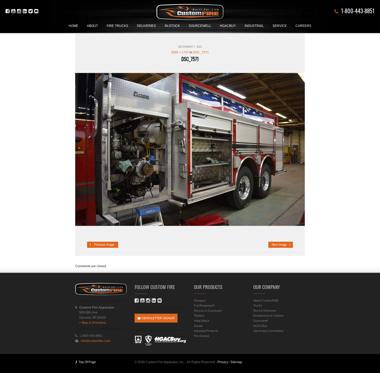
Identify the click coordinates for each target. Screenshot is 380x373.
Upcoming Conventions (268, 330)
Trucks (257, 305)
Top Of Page (86, 362)
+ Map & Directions (92, 322)
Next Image (280, 244)
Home (73, 25)
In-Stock (172, 25)
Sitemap (236, 362)
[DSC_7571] (190, 149)
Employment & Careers (268, 315)
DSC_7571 (201, 52)
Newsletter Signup (158, 318)
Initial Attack (201, 320)
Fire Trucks (117, 25)
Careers (303, 25)
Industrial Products (206, 330)
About (92, 25)
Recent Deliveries (264, 310)
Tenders (199, 315)
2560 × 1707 (180, 52)
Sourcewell (200, 25)
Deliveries (146, 25)
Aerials (198, 326)
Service (280, 25)
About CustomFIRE (266, 300)
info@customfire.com (95, 341)
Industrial (254, 25)
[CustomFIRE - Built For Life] (190, 12)
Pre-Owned (201, 336)
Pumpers (200, 300)
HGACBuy (228, 25)
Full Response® (204, 305)
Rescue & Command (207, 310)
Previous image (103, 244)
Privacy (223, 362)
